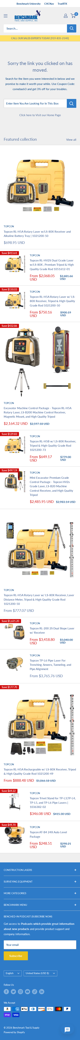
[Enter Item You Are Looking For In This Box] (71, 103)
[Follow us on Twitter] (13, 991)
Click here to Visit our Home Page (40, 115)
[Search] (71, 28)
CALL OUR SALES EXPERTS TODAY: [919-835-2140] (40, 38)
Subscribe (15, 955)
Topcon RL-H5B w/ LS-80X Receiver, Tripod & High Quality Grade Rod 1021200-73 (53, 446)
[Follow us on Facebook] (6, 991)
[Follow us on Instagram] (20, 991)
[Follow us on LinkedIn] (41, 991)
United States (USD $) (37, 973)
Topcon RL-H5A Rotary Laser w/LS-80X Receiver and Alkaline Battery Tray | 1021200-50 (37, 233)
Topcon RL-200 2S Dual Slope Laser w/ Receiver (52, 630)
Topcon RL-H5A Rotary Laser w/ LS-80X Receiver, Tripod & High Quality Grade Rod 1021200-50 (52, 301)
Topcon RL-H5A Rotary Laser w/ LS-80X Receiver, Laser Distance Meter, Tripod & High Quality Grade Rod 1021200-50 (39, 599)
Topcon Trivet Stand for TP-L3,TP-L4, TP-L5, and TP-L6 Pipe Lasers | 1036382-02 (53, 802)
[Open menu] (5, 15)
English (9, 973)
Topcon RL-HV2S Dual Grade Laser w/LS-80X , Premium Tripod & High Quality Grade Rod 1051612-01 (52, 265)
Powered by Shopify (14, 1032)
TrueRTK (62, 3)
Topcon (9, 226)
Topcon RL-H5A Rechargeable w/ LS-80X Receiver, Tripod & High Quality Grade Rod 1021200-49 (40, 771)
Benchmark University (29, 3)
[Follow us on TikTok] (34, 991)
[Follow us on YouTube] (27, 991)
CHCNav (49, 3)
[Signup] (66, 16)
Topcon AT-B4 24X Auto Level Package (48, 834)
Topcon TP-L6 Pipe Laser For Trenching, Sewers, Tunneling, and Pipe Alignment (50, 665)
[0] (73, 15)
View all (71, 139)
